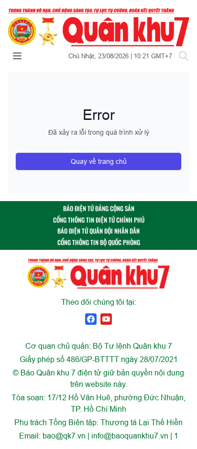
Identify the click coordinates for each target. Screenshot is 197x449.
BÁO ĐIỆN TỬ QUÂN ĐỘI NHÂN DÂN (98, 230)
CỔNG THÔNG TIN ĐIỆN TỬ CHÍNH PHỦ (98, 219)
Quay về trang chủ (99, 161)
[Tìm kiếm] (183, 56)
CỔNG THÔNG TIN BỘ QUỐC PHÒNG (98, 242)
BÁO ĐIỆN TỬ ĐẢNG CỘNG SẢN (98, 208)
